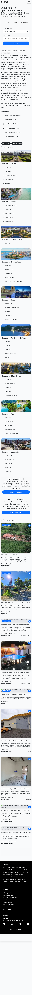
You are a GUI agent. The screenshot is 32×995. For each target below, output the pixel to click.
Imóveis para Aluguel (9, 895)
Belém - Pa (8, 418)
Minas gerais (6, 874)
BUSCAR (16, 43)
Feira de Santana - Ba (11, 319)
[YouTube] (28, 924)
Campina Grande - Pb (11, 205)
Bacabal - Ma (8, 467)
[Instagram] (12, 924)
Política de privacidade (21, 931)
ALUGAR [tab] (7, 22)
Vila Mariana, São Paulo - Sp (13, 115)
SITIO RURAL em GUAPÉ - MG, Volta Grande (13, 555)
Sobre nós (5, 915)
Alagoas (8, 867)
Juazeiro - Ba (8, 303)
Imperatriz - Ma (9, 460)
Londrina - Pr (8, 171)
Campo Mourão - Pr (10, 179)
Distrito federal (11, 870)
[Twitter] (20, 924)
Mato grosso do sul (22, 872)
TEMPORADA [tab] (25, 22)
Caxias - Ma (8, 471)
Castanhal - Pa (9, 422)
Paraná (21, 874)
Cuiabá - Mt (8, 379)
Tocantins (11, 884)
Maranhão (6, 872)
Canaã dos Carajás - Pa (11, 433)
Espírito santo (20, 870)
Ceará (4, 870)
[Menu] (29, 2)
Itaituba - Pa (8, 425)
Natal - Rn (7, 345)
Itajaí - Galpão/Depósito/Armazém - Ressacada (14, 741)
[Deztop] (4, 2)
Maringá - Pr (8, 183)
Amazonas (18, 867)
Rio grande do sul (20, 879)
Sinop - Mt (8, 391)
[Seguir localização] (3, 115)
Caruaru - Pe (8, 273)
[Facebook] (4, 924)
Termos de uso (9, 931)
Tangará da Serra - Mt (11, 395)
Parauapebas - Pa (10, 429)
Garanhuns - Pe (9, 277)
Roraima (11, 881)
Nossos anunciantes (8, 904)
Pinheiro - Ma (9, 463)
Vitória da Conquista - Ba (12, 307)
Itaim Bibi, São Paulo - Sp (12, 124)
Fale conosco (6, 913)
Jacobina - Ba (8, 311)
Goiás (25, 870)
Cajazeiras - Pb (9, 221)
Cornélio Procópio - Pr (11, 175)
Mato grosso (12, 872)
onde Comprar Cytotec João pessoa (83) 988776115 (15, 694)
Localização (7, 35)
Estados (5, 864)
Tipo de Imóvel (8, 28)
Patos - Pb (8, 209)
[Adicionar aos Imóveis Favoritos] (29, 525)
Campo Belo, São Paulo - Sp (12, 136)
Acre (4, 867)
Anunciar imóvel (16, 492)
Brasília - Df (8, 243)
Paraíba (16, 874)
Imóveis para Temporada (10, 897)
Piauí (12, 877)
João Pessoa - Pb (9, 213)
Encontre (6, 889)
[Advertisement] (16, 852)
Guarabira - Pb (9, 217)
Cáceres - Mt (8, 387)
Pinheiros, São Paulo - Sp (12, 128)
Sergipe (25, 881)
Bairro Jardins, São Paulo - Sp (13, 132)
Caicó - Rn (7, 349)
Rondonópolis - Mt (10, 383)
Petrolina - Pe (9, 269)
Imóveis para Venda (8, 893)
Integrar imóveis (16, 512)
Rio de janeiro (18, 877)
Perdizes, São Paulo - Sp (11, 119)
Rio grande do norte (8, 879)
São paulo (5, 884)
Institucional (7, 909)
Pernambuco (6, 877)
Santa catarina (18, 881)
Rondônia (5, 881)
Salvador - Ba (8, 315)
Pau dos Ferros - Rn (10, 353)
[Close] (1, 938)
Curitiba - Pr (8, 167)
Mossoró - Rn (9, 341)
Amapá (13, 867)
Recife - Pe (8, 265)
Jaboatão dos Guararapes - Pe (13, 281)
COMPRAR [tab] (16, 22)
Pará (11, 874)
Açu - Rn (7, 357)
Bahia (23, 867)
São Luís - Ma (8, 456)
